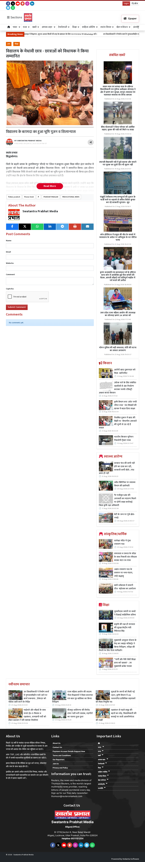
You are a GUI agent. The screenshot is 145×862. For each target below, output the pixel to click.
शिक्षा (16, 44)
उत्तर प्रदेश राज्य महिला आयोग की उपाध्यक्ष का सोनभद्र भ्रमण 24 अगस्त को (117, 314)
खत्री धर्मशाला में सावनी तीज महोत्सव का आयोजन (125, 587)
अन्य (8, 44)
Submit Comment (17, 307)
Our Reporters (58, 759)
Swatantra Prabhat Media (40, 211)
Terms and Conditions (62, 755)
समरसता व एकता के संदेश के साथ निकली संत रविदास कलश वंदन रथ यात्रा (125, 557)
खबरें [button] (34, 27)
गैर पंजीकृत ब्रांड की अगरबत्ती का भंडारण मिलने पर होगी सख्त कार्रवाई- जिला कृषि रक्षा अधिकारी (117, 500)
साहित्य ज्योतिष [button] (88, 27)
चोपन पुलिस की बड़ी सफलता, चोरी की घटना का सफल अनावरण (117, 349)
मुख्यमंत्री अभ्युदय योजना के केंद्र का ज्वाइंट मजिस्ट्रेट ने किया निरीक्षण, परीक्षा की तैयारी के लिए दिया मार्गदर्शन (118, 645)
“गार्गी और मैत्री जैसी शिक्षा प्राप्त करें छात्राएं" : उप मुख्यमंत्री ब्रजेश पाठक (125, 663)
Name (8, 240)
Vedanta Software (130, 859)
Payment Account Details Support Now (69, 751)
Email (8, 251)
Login (126, 3)
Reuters (55, 780)
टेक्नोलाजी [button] (62, 27)
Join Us (56, 764)
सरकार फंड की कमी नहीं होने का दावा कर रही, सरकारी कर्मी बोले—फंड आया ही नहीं (117, 468)
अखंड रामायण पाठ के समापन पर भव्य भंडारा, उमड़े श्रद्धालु (123, 573)
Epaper (132, 18)
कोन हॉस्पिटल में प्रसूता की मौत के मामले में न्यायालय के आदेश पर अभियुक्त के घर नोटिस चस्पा (118, 237)
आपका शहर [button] (47, 27)
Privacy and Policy (60, 768)
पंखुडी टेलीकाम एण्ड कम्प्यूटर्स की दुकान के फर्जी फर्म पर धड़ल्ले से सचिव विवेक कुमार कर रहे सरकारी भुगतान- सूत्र (118, 199)
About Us (56, 743)
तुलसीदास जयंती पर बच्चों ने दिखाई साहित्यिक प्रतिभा (125, 613)
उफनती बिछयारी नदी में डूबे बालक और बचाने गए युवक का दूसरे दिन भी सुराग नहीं (117, 163)
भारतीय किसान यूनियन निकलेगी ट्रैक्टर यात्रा (123, 438)
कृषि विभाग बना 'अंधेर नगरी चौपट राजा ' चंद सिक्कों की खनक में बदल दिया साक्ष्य (125, 405)
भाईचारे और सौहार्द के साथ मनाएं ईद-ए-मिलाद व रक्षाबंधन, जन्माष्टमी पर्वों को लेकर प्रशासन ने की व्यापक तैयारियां (27, 715)
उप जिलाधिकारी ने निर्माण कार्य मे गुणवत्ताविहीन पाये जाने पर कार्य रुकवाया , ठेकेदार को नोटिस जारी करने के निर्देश (28, 697)
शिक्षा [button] (74, 27)
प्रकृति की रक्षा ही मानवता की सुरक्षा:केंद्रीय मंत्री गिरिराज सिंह (124, 628)
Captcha (10, 288)
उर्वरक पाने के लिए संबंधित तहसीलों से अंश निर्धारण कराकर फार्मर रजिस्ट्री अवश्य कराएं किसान (117, 388)
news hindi (29, 196)
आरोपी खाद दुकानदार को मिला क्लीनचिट (124, 371)
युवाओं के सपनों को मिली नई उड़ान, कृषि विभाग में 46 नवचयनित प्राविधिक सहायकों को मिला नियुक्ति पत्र (115, 697)
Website (10, 263)
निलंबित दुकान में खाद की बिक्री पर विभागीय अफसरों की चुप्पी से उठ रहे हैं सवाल (118, 423)
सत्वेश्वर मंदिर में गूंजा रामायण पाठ (122, 542)
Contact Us (57, 747)
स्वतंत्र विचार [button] (105, 27)
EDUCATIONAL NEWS (71, 196)
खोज (136, 3)
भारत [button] (15, 27)
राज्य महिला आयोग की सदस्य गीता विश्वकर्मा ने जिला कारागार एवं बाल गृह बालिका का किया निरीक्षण (72, 697)
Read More (50, 186)
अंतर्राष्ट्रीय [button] (137, 27)
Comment (10, 274)
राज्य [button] (25, 27)
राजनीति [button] (100, 788)
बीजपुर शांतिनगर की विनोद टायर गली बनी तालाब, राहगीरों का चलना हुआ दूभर (80, 713)
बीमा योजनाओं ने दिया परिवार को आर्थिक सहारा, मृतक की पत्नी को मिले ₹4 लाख (118, 128)
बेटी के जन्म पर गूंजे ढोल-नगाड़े (124, 516)
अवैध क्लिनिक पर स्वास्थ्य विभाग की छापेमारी (124, 484)
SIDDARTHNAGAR (51, 196)
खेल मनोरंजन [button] (122, 27)
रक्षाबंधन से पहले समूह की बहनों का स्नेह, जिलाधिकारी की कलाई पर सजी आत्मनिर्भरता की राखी (116, 715)
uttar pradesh (14, 196)
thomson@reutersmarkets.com (66, 796)
